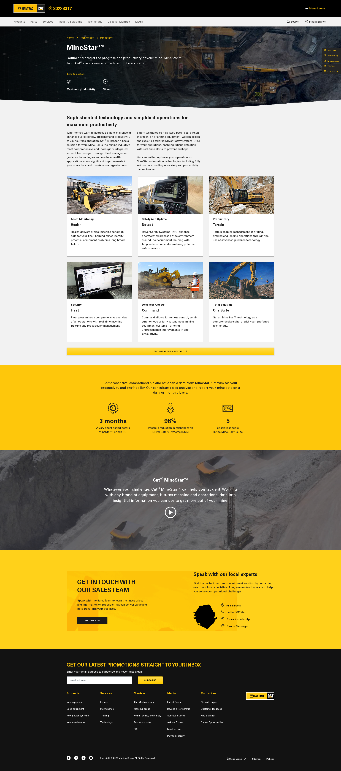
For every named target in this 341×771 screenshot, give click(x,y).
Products (19, 21)
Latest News (174, 702)
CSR (136, 729)
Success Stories (176, 715)
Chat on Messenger (237, 626)
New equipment (75, 702)
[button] (315, 8)
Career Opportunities (212, 722)
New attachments (76, 722)
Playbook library (176, 736)
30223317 (62, 8)
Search (294, 21)
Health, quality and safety (147, 715)
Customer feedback (211, 709)
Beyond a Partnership (178, 709)
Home (70, 37)
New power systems (78, 715)
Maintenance (107, 709)
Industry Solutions (70, 21)
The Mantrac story (144, 702)
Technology (94, 21)
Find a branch (208, 715)
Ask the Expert (175, 722)
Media (139, 21)
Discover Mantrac (118, 21)
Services (47, 21)
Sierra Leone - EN (238, 758)
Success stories (142, 722)
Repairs (104, 702)
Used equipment (75, 709)
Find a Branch (317, 21)
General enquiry (209, 702)
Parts (33, 21)
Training (104, 715)
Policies (270, 758)
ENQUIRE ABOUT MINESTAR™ (169, 351)
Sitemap (256, 758)
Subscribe (150, 680)
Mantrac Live (174, 729)
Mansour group (142, 709)
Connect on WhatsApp (239, 619)
